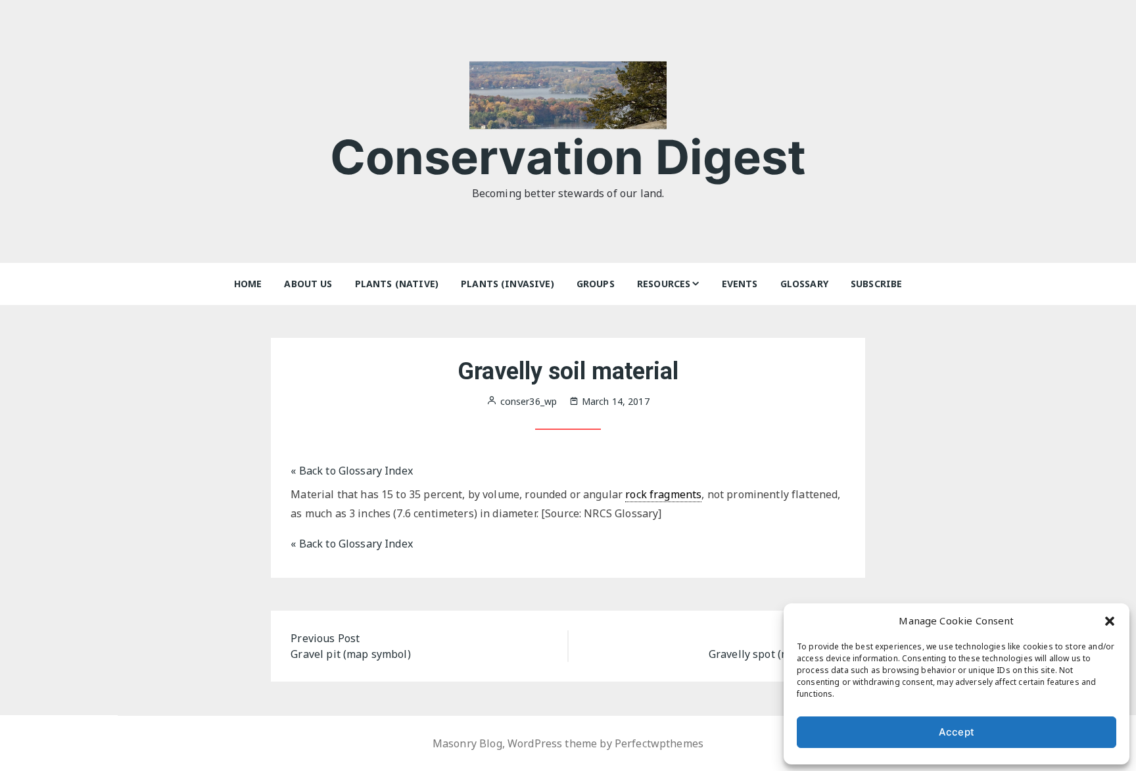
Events (740, 283)
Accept (956, 732)
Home (248, 283)
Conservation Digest (568, 156)
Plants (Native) (396, 283)
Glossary (804, 283)
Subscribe (876, 283)
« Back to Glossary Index (352, 470)
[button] (1109, 620)
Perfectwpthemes (659, 743)
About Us (308, 283)
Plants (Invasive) (507, 283)
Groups (596, 283)
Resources (663, 283)
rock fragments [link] (663, 494)
